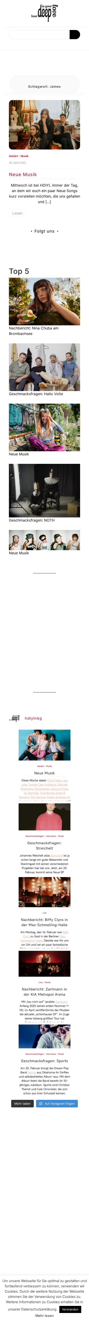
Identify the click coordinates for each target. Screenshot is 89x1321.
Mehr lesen (44, 1315)
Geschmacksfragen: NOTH (32, 520)
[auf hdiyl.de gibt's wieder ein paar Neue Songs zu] (44, 765)
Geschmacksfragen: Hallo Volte (36, 393)
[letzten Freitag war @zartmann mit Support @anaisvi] (44, 986)
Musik (25, 156)
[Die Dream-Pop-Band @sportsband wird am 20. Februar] (44, 1060)
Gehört (13, 156)
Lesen (17, 213)
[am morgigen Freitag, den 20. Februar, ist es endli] (44, 839)
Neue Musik (23, 174)
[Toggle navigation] (8, 44)
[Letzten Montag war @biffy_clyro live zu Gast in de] (44, 913)
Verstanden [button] (70, 1309)
